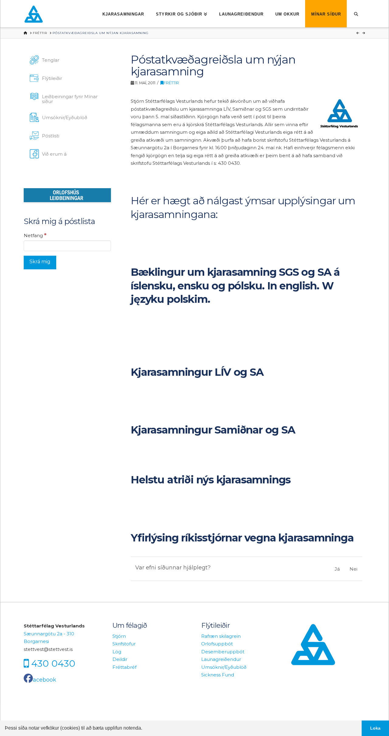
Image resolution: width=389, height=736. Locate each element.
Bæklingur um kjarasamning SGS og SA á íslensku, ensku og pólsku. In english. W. (235, 286)
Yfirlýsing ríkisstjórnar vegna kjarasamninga (242, 537)
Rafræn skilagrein (221, 636)
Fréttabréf (124, 667)
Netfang (35, 235)
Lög (116, 652)
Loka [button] (375, 728)
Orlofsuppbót (217, 644)
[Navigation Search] (356, 13)
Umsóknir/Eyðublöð (223, 667)
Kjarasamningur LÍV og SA (197, 372)
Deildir (119, 659)
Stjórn (119, 636)
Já (337, 569)
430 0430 (53, 663)
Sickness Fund (217, 675)
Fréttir (171, 83)
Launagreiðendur (221, 659)
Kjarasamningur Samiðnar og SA (213, 429)
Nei (353, 569)
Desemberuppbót (222, 652)
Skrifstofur (124, 644)
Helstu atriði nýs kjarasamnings (211, 479)
